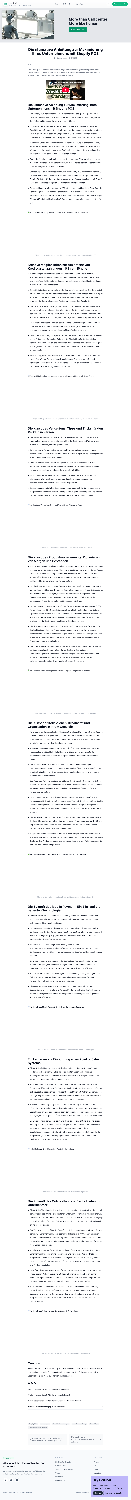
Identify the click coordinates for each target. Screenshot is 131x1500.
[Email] (17, 1480)
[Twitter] (5, 1480)
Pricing (57, 4)
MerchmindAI (60, 1480)
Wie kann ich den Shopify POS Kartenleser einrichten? (49, 1395)
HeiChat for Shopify (63, 1462)
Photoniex (59, 1477)
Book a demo (118, 4)
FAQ (64, 4)
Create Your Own (77, 29)
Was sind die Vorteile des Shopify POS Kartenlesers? (48, 1389)
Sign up (98, 1493)
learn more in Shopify (113, 1493)
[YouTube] (11, 1480)
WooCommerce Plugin (64, 1469)
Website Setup (61, 1466)
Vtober (58, 1473)
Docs (71, 4)
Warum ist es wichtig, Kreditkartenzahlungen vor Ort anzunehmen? (54, 1401)
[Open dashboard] (108, 4)
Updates (79, 4)
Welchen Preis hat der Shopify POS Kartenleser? (46, 1407)
